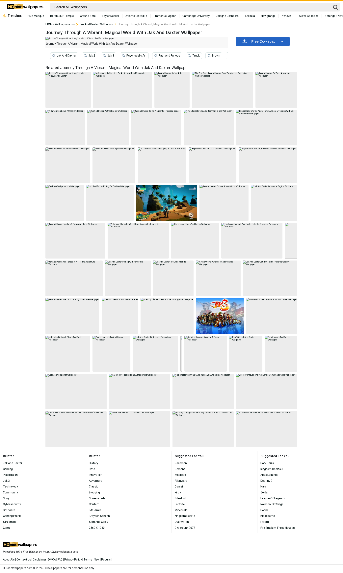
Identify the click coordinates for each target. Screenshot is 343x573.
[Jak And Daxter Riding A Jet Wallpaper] (172, 90)
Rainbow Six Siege (271, 504)
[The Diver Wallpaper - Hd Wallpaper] (64, 203)
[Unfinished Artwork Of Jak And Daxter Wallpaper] (67, 354)
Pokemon (181, 463)
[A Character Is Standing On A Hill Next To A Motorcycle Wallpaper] (122, 90)
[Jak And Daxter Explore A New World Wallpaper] (224, 203)
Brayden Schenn (99, 515)
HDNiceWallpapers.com (60, 24)
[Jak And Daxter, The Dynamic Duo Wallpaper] (173, 278)
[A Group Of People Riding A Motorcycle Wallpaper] (139, 391)
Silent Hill (180, 498)
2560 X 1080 (97, 527)
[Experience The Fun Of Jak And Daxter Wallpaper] (212, 165)
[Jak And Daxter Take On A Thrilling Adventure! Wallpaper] (72, 316)
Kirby (178, 492)
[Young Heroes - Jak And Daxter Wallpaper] (111, 354)
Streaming (9, 521)
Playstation (10, 474)
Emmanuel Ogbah (165, 15)
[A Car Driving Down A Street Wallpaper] (65, 127)
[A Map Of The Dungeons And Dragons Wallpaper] (218, 278)
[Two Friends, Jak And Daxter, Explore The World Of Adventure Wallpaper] (76, 429)
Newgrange (268, 15)
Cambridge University (196, 15)
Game (7, 527)
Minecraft (181, 510)
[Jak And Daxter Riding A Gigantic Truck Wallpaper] (156, 127)
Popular (106, 559)
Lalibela (250, 15)
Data (92, 469)
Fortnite (180, 504)
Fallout (264, 521)
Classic (93, 486)
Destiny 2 (266, 480)
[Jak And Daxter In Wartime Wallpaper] (120, 316)
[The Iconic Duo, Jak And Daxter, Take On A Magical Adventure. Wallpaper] (251, 241)
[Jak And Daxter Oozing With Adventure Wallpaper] (128, 278)
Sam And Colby (98, 521)
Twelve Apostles (308, 15)
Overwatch (182, 521)
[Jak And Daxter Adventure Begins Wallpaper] (274, 203)
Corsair (179, 486)
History (93, 463)
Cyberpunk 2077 (185, 527)
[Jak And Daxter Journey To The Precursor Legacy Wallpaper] (270, 278)
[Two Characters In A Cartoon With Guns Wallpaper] (209, 127)
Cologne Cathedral (227, 15)
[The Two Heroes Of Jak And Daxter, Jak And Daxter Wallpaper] (203, 391)
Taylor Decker (110, 15)
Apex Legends (269, 474)
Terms (88, 559)
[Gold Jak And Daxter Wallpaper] (76, 391)
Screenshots (97, 498)
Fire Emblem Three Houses (277, 527)
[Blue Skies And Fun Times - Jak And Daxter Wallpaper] (271, 316)
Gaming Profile (12, 515)
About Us (9, 559)
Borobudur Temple (62, 15)
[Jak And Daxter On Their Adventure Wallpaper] (276, 90)
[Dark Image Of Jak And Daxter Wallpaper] (195, 241)
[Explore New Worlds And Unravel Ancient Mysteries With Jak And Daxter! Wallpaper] (266, 127)
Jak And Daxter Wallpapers (97, 24)
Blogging (94, 492)
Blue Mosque (36, 15)
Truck (196, 55)
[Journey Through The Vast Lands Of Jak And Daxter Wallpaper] (266, 391)
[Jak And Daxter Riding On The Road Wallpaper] (110, 203)
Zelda (264, 492)
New (96, 559)
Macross (180, 474)
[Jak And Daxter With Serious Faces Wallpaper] (67, 165)
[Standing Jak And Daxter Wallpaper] (281, 354)
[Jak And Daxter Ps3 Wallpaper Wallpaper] (108, 127)
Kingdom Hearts (185, 515)
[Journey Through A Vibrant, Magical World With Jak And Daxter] (68, 90)
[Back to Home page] (25, 7)
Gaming (8, 469)
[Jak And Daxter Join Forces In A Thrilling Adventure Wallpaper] (74, 278)
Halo (263, 486)
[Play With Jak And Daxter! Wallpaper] (245, 354)
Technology (10, 486)
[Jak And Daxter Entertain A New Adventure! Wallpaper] (75, 241)
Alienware (181, 480)
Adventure (95, 480)
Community (10, 492)
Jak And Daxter (66, 55)
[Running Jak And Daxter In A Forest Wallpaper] (205, 354)
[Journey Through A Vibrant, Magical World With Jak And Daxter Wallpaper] (203, 429)
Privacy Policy (73, 559)
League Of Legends (272, 498)
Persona (180, 469)
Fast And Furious (169, 55)
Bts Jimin (95, 510)
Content (94, 504)
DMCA (52, 559)
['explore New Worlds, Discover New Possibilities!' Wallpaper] (268, 165)
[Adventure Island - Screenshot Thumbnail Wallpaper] (166, 203)
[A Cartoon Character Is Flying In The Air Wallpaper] (162, 165)
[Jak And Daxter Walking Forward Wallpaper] (113, 165)
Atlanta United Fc (136, 15)
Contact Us (23, 559)
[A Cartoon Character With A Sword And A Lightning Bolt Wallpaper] (138, 241)
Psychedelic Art (136, 55)
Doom (264, 510)
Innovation (95, 474)
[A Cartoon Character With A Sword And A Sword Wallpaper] (266, 429)
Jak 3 (110, 55)
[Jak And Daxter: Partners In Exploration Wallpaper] (155, 354)
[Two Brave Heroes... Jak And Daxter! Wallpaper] (139, 429)
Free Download (263, 41)
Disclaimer (39, 559)
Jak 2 (91, 55)
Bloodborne (267, 515)
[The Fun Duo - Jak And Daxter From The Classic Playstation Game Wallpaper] (222, 90)
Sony (6, 498)
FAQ (60, 559)
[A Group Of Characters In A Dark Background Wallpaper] (167, 316)
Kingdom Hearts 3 (271, 469)
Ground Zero (88, 15)
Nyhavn (286, 15)
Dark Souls (267, 463)
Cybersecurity (12, 504)
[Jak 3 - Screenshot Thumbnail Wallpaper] (220, 316)
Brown (216, 55)
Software (9, 510)
